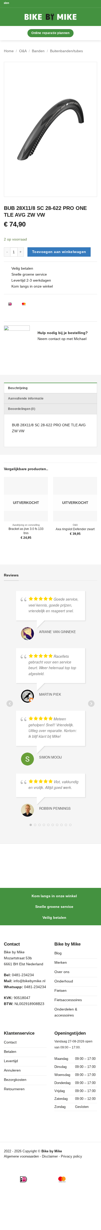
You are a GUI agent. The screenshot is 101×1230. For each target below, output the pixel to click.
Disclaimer (50, 1156)
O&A (23, 51)
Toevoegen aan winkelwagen (59, 252)
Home (9, 51)
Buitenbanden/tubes (66, 51)
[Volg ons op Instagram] (19, 1017)
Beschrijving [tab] (17, 388)
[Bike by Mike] (50, 17)
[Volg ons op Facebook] (8, 1017)
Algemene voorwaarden (21, 1156)
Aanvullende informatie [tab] (26, 398)
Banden (38, 51)
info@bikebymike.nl (29, 981)
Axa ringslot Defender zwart (75, 529)
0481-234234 (35, 987)
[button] (12, 17)
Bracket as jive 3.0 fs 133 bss (26, 531)
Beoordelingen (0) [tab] (21, 408)
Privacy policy (71, 1156)
